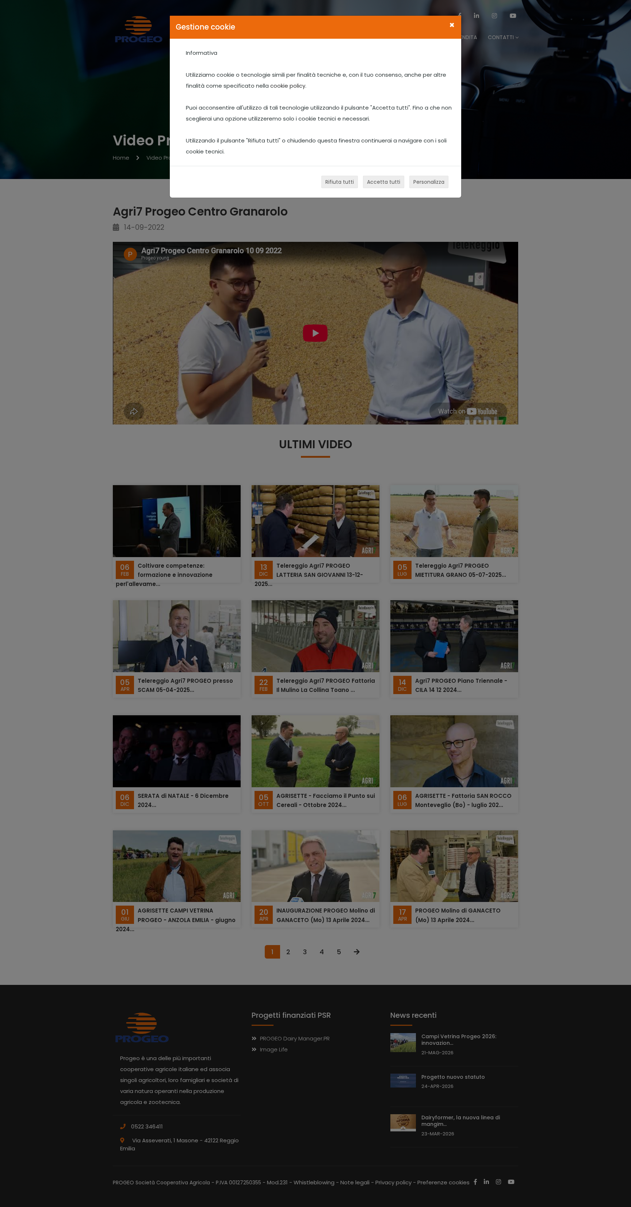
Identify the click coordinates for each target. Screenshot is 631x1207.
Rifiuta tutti (339, 182)
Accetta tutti (383, 182)
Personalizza (428, 182)
